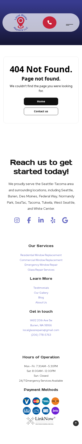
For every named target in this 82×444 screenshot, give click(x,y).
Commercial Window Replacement (41, 260)
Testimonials (41, 287)
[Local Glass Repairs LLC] (21, 22)
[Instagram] (17, 221)
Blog (41, 297)
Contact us (41, 111)
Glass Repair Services (41, 269)
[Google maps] (65, 221)
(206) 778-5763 (41, 334)
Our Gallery (41, 292)
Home (41, 101)
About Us (41, 302)
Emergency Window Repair (41, 264)
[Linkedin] (41, 221)
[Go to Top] (76, 423)
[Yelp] (53, 221)
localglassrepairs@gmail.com (41, 330)
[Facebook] (29, 221)
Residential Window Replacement (41, 255)
